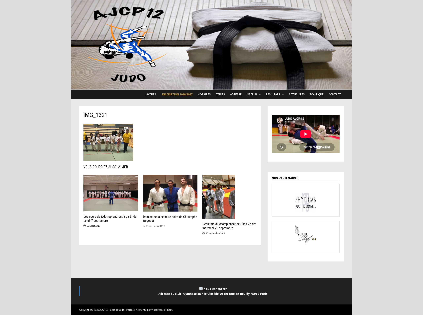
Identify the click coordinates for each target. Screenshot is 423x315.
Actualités (297, 94)
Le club (252, 94)
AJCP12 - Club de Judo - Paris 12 (117, 309)
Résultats (273, 94)
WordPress (157, 309)
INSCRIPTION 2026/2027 (177, 94)
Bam (169, 309)
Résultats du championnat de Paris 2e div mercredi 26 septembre (229, 226)
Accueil (151, 94)
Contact (335, 94)
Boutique (317, 94)
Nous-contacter (215, 289)
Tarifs (220, 94)
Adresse (236, 94)
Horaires (204, 94)
